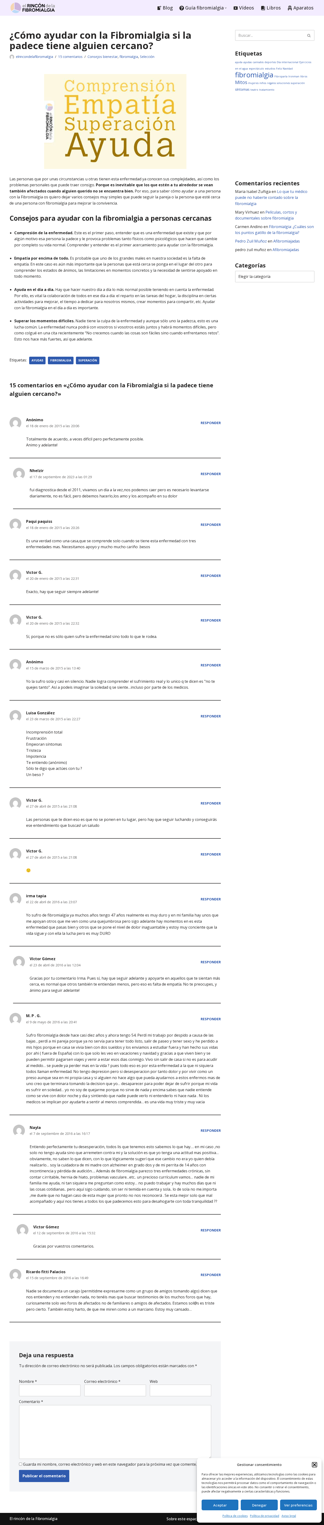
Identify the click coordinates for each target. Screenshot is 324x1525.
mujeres (253, 83)
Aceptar (220, 1505)
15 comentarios (70, 56)
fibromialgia (129, 56)
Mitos (241, 82)
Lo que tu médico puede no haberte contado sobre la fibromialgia (271, 197)
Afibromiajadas (286, 241)
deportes (270, 62)
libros (303, 76)
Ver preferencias (298, 1505)
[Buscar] (309, 35)
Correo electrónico (102, 1381)
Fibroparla (280, 76)
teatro (254, 89)
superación (87, 360)
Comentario (31, 1401)
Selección (147, 56)
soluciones (283, 83)
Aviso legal (289, 1516)
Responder (211, 423)
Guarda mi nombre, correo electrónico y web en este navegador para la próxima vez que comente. (110, 1464)
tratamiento (266, 89)
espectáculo (256, 68)
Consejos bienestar (103, 56)
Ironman (293, 76)
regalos (271, 83)
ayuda (238, 62)
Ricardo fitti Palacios (45, 1271)
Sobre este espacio (183, 1518)
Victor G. (34, 572)
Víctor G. (34, 800)
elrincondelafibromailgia (34, 56)
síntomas (242, 89)
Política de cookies (235, 1516)
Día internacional (287, 62)
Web (154, 1381)
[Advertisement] (279, 136)
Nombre (28, 1381)
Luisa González (40, 713)
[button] (314, 1464)
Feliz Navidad (284, 68)
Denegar (259, 1505)
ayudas (37, 360)
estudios (270, 68)
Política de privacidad (264, 1516)
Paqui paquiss (39, 521)
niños (262, 83)
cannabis (258, 62)
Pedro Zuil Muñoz (251, 241)
